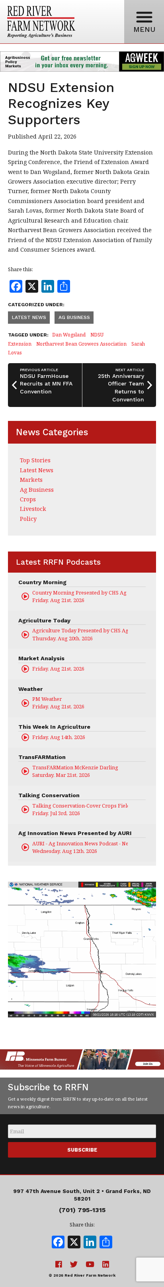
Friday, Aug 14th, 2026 (58, 737)
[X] (74, 1243)
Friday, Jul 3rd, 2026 (80, 809)
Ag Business (74, 317)
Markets (31, 479)
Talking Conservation (49, 795)
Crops (28, 499)
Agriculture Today (44, 620)
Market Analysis (41, 658)
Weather (30, 689)
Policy (28, 518)
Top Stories (35, 460)
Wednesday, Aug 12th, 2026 (80, 847)
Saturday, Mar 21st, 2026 (75, 771)
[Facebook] (58, 1243)
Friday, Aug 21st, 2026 (80, 596)
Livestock (33, 508)
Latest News (29, 317)
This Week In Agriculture (54, 727)
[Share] (106, 1243)
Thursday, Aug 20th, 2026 (80, 634)
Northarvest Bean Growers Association (81, 343)
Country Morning (42, 582)
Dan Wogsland (69, 334)
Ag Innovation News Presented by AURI (75, 833)
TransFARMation (42, 757)
